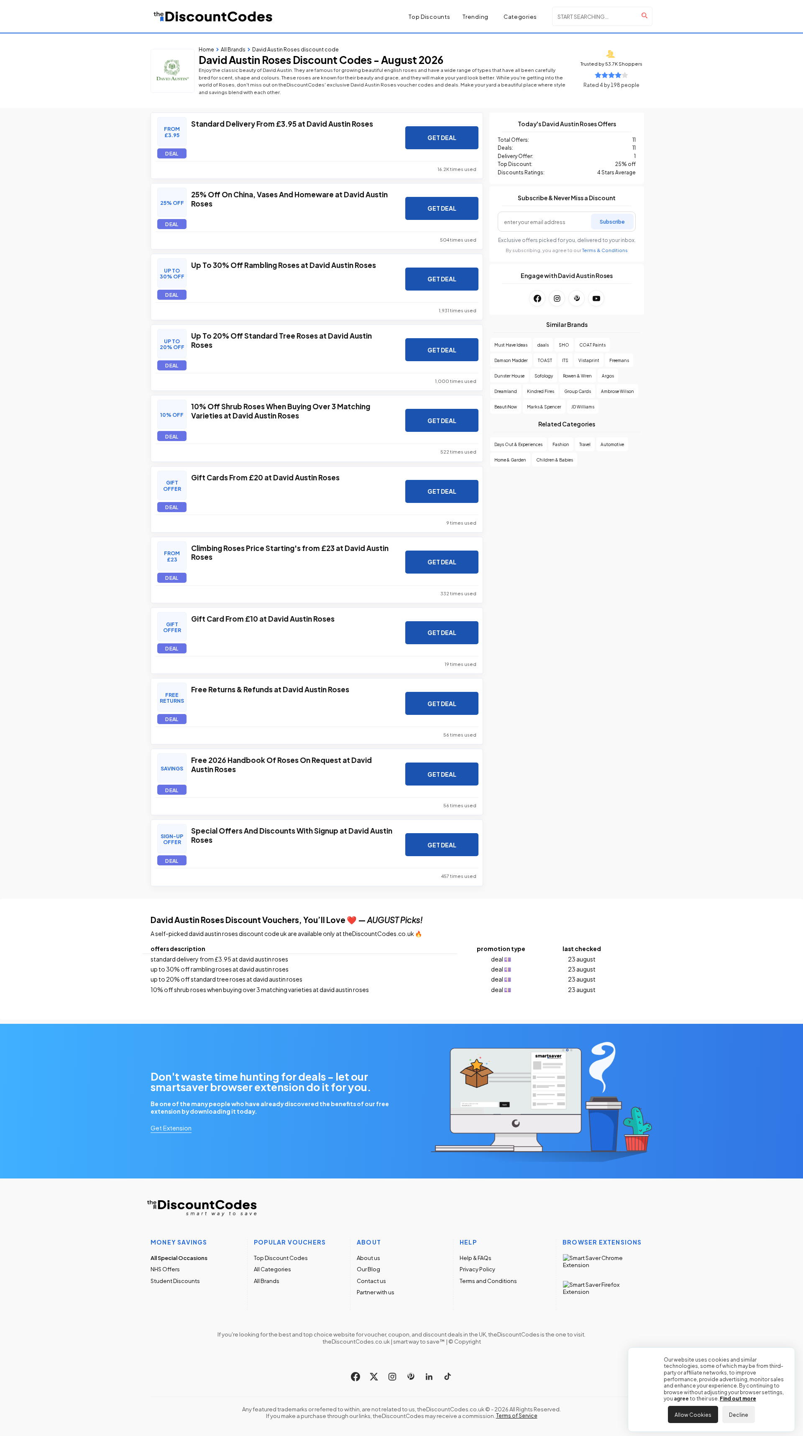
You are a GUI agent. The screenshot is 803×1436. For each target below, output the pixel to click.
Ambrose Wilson (617, 391)
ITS (565, 360)
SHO (564, 344)
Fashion (560, 444)
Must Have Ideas (510, 344)
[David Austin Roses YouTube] (596, 298)
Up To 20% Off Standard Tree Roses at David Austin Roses (281, 339)
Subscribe (612, 221)
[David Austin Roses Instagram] (557, 298)
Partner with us (375, 1292)
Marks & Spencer (544, 406)
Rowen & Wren (577, 375)
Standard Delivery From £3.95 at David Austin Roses (282, 123)
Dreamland (505, 391)
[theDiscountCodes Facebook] (355, 1376)
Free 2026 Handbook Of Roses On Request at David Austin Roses (281, 764)
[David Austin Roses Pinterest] (576, 298)
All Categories (272, 1269)
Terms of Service (516, 1415)
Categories (520, 16)
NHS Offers (165, 1269)
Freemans (619, 360)
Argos (608, 375)
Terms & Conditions (605, 250)
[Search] (644, 15)
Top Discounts (429, 16)
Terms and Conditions (488, 1280)
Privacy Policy (477, 1269)
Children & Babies (554, 459)
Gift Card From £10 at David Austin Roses (263, 618)
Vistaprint (588, 360)
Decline (738, 1414)
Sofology (543, 375)
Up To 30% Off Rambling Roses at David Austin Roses (283, 264)
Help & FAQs (475, 1257)
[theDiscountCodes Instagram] (392, 1376)
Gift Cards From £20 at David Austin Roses (265, 477)
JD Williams (582, 406)
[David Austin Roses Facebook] (537, 298)
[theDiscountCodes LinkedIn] (429, 1376)
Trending (475, 16)
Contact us (371, 1280)
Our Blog (368, 1269)
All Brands (266, 1280)
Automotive (612, 444)
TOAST (545, 360)
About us (368, 1257)
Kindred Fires (540, 391)
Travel (585, 444)
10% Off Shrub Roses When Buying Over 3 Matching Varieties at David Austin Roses (280, 410)
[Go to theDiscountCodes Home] (213, 16)
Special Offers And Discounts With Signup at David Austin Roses (291, 834)
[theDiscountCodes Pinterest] (410, 1376)
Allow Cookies (693, 1414)
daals (543, 344)
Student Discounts (175, 1280)
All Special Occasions (179, 1257)
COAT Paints (592, 344)
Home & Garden (510, 459)
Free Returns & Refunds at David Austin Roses (270, 689)
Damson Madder (511, 360)
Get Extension (171, 1127)
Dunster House (509, 375)
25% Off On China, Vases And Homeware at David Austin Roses (289, 198)
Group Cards (577, 391)
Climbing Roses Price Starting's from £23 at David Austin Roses (290, 552)
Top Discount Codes (281, 1257)
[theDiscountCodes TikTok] (447, 1376)
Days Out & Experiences (518, 444)
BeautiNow (505, 406)
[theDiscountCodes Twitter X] (373, 1376)
